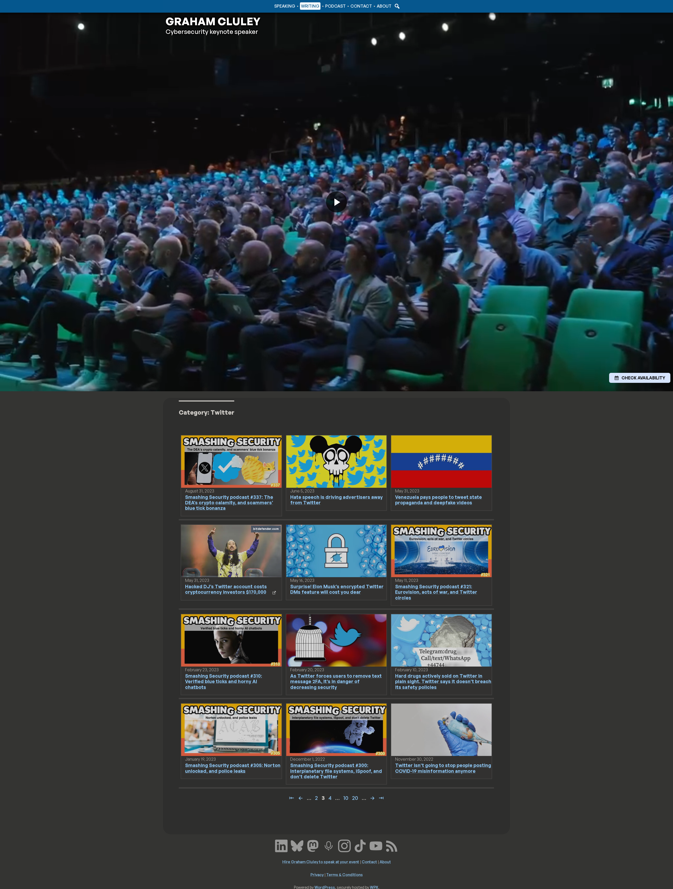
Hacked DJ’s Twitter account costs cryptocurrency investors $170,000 (226, 589)
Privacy (317, 874)
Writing (310, 6)
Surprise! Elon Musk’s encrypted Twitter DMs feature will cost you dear (337, 589)
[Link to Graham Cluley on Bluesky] (297, 845)
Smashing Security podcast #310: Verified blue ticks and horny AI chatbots (223, 681)
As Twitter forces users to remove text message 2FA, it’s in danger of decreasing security (336, 681)
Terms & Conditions (344, 874)
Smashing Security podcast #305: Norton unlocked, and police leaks (233, 768)
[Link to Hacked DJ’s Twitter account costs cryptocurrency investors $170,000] (231, 550)
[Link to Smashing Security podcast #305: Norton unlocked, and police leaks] (231, 729)
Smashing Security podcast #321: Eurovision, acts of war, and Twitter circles (436, 591)
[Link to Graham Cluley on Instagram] (344, 845)
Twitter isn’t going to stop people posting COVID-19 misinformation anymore (443, 768)
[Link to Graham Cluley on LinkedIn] (281, 845)
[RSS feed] (391, 845)
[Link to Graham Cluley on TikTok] (360, 845)
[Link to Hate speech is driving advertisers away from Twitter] (336, 461)
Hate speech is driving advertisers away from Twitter (336, 499)
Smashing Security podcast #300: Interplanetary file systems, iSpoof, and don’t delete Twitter (336, 770)
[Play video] (336, 201)
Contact (361, 6)
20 (355, 798)
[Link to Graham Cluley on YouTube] (376, 845)
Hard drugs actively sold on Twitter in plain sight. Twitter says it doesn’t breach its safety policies (443, 681)
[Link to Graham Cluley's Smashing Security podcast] (328, 845)
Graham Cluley (186, 6)
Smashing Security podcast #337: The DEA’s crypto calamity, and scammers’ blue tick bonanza (229, 502)
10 (345, 798)
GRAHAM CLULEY (213, 21)
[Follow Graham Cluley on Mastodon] (313, 845)
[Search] (396, 6)
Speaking (284, 6)
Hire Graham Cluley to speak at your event (320, 861)
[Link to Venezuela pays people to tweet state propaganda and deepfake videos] (441, 461)
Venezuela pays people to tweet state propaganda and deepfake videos (438, 499)
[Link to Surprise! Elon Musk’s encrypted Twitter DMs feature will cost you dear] (336, 550)
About (384, 6)
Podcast (335, 6)
